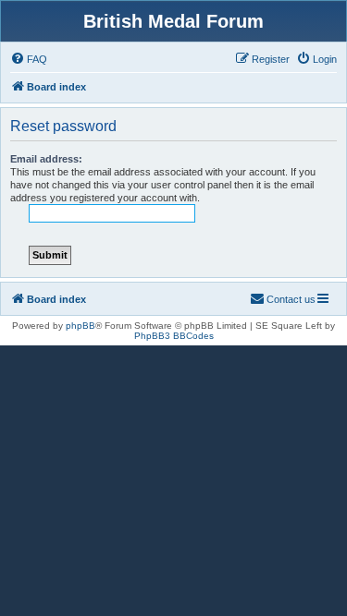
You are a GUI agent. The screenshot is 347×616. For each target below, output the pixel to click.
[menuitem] (28, 59)
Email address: (46, 158)
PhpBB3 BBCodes (174, 336)
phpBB (80, 325)
